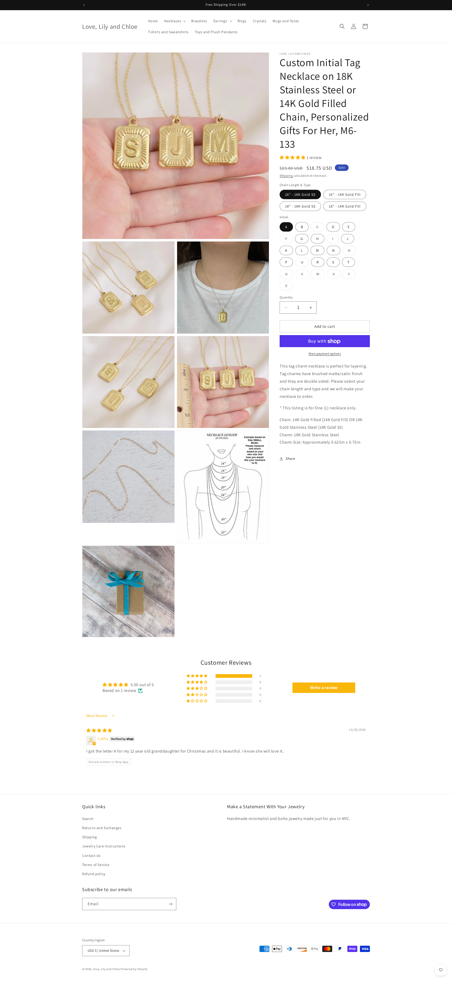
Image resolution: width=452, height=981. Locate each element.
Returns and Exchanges (102, 827)
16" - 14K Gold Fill (345, 194)
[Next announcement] (368, 5)
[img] (99, 730)
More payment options (325, 354)
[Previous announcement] (84, 5)
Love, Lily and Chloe (106, 969)
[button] (174, 20)
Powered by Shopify (134, 969)
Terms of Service (96, 864)
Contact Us (91, 855)
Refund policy (93, 873)
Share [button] (290, 458)
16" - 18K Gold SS (300, 194)
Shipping (286, 176)
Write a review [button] (324, 687)
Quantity (286, 297)
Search (88, 818)
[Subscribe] (170, 904)
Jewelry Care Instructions (104, 846)
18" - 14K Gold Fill (345, 206)
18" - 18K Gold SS (300, 206)
